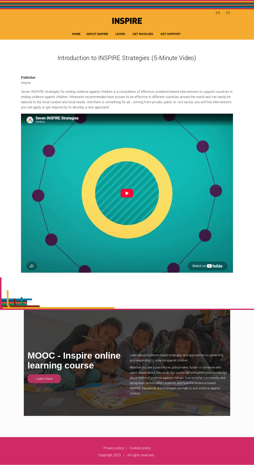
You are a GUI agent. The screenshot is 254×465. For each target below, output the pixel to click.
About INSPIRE (97, 34)
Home (76, 34)
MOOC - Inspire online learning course (74, 360)
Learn (120, 34)
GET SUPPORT (170, 34)
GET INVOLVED (143, 34)
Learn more (44, 378)
